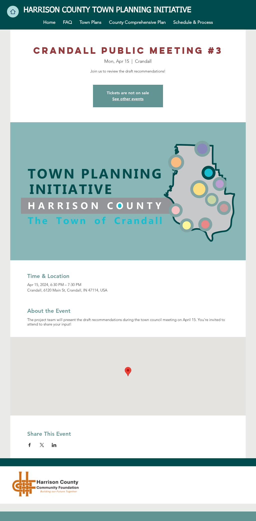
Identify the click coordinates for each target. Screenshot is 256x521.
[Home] (13, 12)
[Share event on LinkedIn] (54, 445)
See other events (128, 98)
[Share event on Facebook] (29, 445)
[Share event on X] (42, 445)
